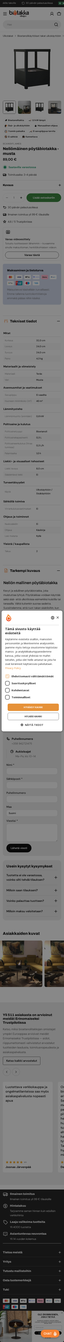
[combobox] (52, 618)
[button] (32, 725)
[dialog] (32, 671)
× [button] (57, 617)
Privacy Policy (13, 668)
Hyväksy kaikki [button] (33, 707)
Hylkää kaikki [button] (33, 716)
